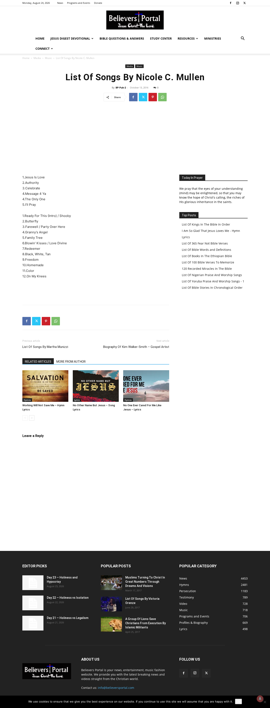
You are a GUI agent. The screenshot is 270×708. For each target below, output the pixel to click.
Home (40, 38)
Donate (98, 2)
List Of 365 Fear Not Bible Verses (205, 243)
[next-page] (31, 418)
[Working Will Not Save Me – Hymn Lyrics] (45, 386)
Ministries (212, 38)
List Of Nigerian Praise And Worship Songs (212, 275)
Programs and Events (78, 2)
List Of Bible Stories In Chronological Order (212, 288)
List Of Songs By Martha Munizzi (45, 347)
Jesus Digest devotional (70, 38)
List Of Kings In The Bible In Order (206, 224)
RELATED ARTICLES (38, 361)
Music (48, 58)
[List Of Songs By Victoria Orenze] (111, 604)
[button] (243, 39)
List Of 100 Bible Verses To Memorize (208, 262)
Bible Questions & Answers (122, 38)
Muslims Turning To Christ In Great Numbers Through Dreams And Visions (145, 582)
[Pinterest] (152, 97)
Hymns (27, 399)
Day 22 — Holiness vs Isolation (68, 597)
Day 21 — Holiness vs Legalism (67, 618)
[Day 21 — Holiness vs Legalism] (32, 623)
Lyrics (77, 399)
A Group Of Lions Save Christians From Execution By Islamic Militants (145, 623)
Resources (186, 38)
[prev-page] (25, 418)
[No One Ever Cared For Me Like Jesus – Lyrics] (146, 386)
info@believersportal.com (116, 688)
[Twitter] (244, 3)
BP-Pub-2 (121, 87)
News (60, 2)
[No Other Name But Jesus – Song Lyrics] (96, 386)
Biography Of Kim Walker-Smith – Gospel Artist (136, 347)
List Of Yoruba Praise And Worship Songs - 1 (213, 281)
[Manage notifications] (260, 698)
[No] (265, 702)
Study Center (161, 38)
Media (37, 58)
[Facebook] (230, 3)
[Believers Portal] (135, 20)
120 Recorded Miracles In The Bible (207, 269)
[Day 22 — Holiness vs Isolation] (32, 603)
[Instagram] (237, 3)
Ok (238, 701)
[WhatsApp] (162, 97)
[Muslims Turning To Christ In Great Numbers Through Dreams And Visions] (111, 582)
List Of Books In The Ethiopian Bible (207, 256)
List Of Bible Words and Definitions (206, 250)
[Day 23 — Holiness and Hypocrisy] (32, 582)
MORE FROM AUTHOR (71, 361)
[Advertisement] (135, 136)
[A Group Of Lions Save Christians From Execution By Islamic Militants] (111, 624)
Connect (42, 49)
